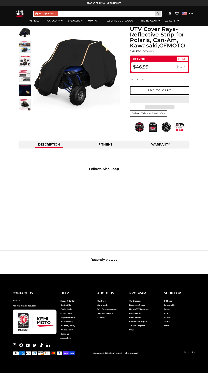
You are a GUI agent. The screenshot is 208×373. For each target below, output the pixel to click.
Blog (131, 330)
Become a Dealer (137, 305)
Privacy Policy (66, 330)
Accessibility (66, 338)
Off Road (168, 301)
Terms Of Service (105, 313)
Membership (135, 313)
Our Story (101, 301)
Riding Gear (149, 20)
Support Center (67, 301)
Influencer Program (138, 321)
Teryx (166, 325)
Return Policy (66, 321)
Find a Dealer (66, 309)
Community (103, 305)
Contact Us (65, 305)
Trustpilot (189, 352)
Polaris (167, 309)
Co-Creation (135, 301)
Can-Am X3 (169, 305)
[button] (159, 99)
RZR (166, 313)
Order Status (66, 313)
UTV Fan (93, 20)
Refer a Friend (135, 317)
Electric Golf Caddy (119, 20)
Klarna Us (64, 334)
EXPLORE (170, 20)
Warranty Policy (67, 325)
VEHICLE (34, 20)
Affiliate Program (137, 325)
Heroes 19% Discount (139, 309)
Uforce (167, 321)
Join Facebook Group (107, 309)
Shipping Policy (67, 317)
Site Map (101, 317)
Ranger (167, 317)
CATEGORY (53, 20)
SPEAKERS (74, 20)
